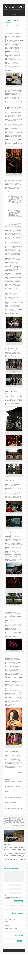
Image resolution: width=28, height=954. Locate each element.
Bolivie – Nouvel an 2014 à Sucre (15, 859)
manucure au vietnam (19, 819)
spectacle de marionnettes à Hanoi (15, 821)
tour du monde (16, 822)
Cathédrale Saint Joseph (12, 817)
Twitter (7, 2)
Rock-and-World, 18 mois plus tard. (12, 917)
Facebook (5, 2)
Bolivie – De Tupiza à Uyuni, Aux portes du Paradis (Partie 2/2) (15, 848)
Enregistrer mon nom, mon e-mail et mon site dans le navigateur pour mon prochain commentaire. (13, 897)
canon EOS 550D (14, 816)
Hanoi (10, 818)
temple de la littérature (8, 822)
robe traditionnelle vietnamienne (10, 820)
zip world (14, 823)
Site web (6, 893)
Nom (6, 885)
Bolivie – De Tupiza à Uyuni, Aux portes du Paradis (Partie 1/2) (15, 854)
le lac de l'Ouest (11, 819)
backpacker (7, 816)
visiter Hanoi (9, 823)
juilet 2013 (14, 818)
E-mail (6, 889)
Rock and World (14, 7)
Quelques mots (15, 825)
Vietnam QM (21, 825)
